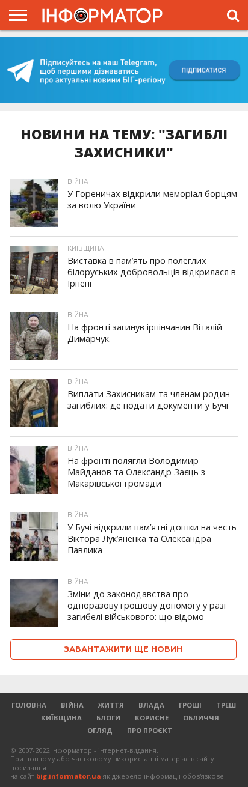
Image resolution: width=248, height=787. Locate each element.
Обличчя (201, 717)
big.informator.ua (68, 775)
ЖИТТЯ (111, 705)
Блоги (108, 717)
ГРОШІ (190, 705)
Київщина (61, 717)
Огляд (100, 730)
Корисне (152, 717)
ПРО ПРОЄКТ (149, 730)
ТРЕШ (226, 705)
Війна (72, 705)
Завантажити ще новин (123, 649)
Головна (28, 705)
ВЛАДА (151, 705)
